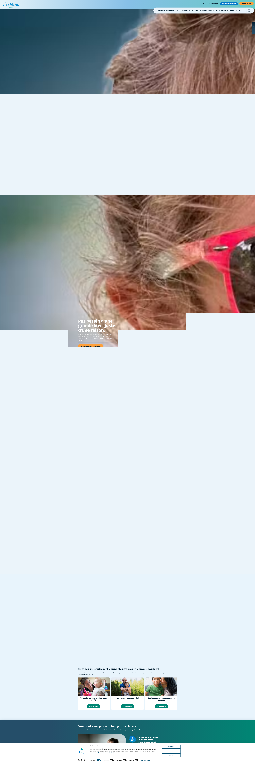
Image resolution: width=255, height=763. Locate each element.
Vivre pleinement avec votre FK (166, 10)
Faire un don (246, 3)
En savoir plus (93, 706)
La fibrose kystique (185, 10)
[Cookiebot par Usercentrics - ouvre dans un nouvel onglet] (81, 760)
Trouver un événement (229, 3)
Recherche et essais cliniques (203, 10)
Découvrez (84, 345)
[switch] (112, 760)
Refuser (171, 755)
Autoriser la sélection (171, 751)
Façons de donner (221, 10)
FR (203, 3)
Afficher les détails (145, 760)
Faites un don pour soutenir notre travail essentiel (147, 739)
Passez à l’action (235, 10)
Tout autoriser (171, 746)
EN (207, 3)
